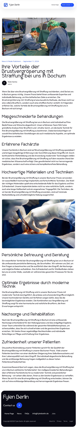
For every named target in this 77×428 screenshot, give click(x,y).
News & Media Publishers (11, 61)
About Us (52, 421)
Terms (65, 421)
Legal (71, 421)
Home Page (9, 413)
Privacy (59, 421)
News (19, 413)
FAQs (27, 413)
